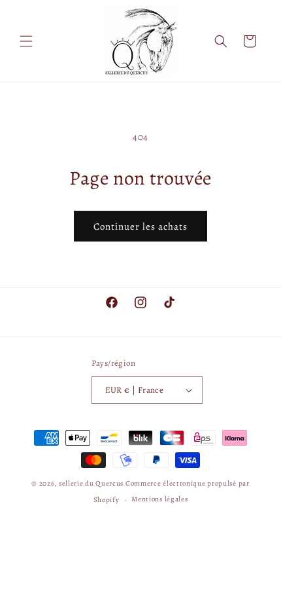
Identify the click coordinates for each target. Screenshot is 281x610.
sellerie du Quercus (92, 483)
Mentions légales (159, 499)
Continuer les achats (140, 226)
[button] (26, 41)
